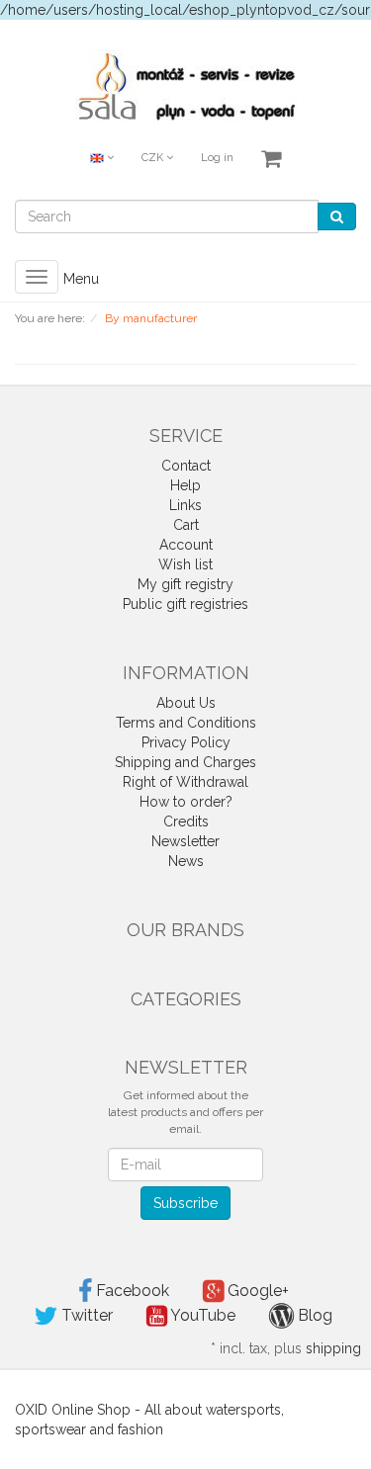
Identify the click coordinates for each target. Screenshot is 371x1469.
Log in (217, 157)
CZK (153, 157)
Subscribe (185, 1203)
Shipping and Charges (185, 762)
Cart (186, 525)
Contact (186, 466)
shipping (333, 1348)
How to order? (185, 802)
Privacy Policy (186, 742)
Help (185, 485)
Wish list (185, 564)
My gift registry (185, 584)
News (186, 861)
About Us (186, 703)
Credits (186, 821)
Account (186, 545)
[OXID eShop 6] (186, 84)
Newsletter (185, 841)
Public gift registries (185, 604)
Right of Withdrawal (185, 782)
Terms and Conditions (186, 723)
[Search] (337, 216)
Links (185, 505)
